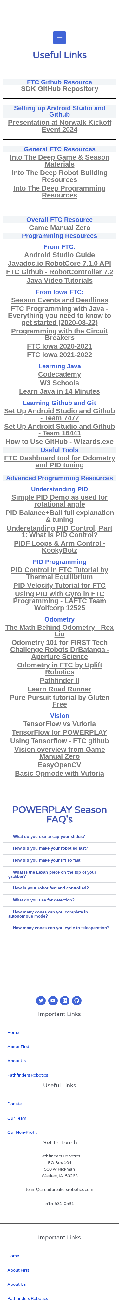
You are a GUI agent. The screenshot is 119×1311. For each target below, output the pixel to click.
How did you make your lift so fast (46, 860)
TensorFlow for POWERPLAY (59, 732)
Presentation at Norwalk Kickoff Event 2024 (59, 125)
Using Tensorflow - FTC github (59, 741)
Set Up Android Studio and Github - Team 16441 (59, 429)
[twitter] (41, 1000)
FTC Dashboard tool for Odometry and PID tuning (59, 461)
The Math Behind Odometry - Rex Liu (59, 630)
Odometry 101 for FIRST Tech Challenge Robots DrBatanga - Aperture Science (59, 649)
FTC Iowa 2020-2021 (59, 346)
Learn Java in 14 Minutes (59, 391)
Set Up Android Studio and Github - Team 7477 (59, 414)
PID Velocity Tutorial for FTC (59, 585)
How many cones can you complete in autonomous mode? (48, 914)
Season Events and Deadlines (59, 300)
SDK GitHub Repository (59, 89)
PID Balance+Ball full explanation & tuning (59, 516)
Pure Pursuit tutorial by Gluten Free (59, 701)
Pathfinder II (59, 680)
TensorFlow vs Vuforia (59, 724)
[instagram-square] (65, 1000)
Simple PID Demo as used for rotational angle (59, 500)
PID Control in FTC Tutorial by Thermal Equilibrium (59, 573)
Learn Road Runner (59, 689)
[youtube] (53, 1000)
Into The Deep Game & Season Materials (59, 160)
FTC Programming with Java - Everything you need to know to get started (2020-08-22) (59, 315)
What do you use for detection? (44, 900)
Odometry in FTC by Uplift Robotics (59, 668)
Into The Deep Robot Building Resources (60, 176)
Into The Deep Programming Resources (59, 191)
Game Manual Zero (59, 228)
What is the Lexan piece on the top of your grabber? (52, 874)
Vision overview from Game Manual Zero (59, 752)
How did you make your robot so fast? (50, 848)
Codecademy (59, 374)
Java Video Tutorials (60, 280)
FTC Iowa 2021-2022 (59, 355)
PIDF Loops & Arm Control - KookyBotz (59, 546)
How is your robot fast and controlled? (51, 888)
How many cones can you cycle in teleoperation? (61, 928)
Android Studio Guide (59, 255)
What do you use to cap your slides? (49, 836)
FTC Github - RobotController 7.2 (59, 272)
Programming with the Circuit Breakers (59, 334)
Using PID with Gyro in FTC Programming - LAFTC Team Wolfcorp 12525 (59, 601)
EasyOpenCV (59, 765)
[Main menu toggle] (59, 37)
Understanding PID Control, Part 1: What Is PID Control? (59, 531)
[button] (59, 837)
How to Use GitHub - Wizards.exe (59, 442)
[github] (77, 1000)
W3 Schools (59, 383)
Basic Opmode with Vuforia (59, 773)
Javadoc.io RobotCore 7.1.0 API (59, 263)
